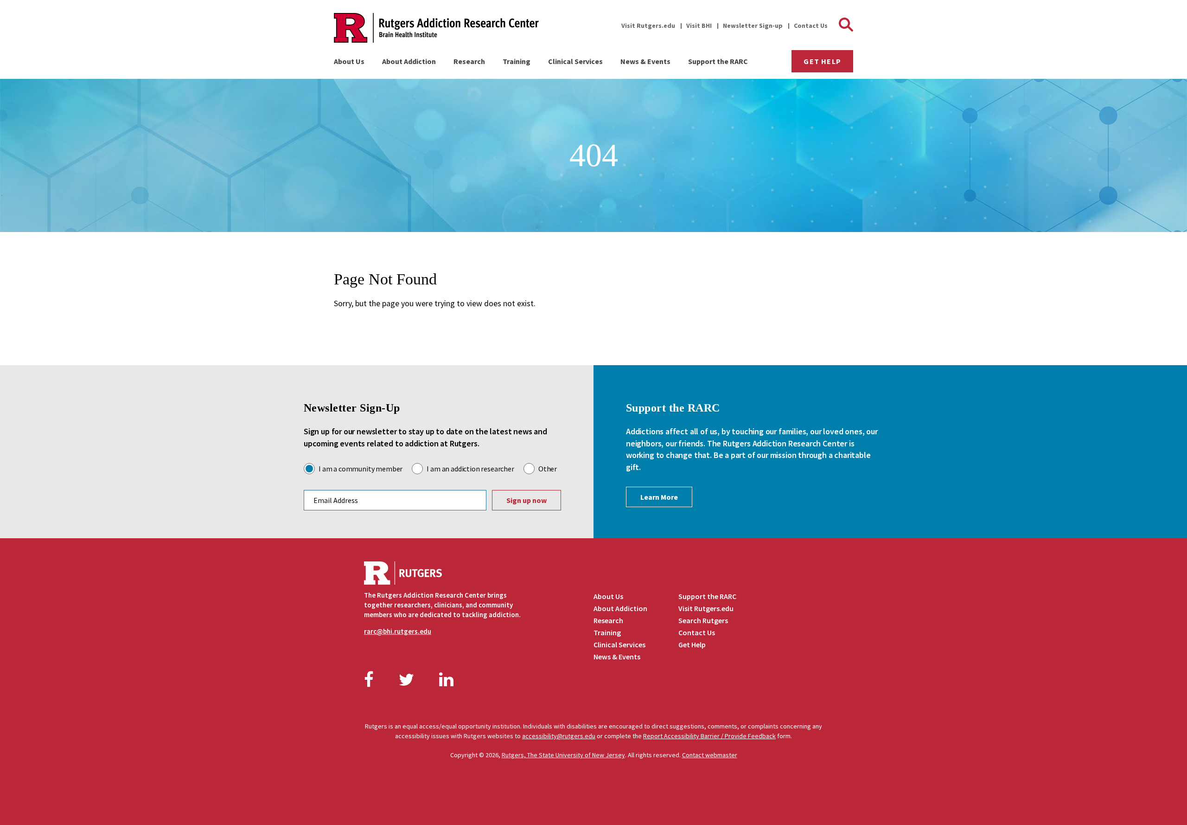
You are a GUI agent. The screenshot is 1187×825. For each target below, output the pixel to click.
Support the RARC (718, 61)
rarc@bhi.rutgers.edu (397, 631)
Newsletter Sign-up (753, 25)
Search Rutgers (703, 620)
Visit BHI (699, 25)
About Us (349, 61)
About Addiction (409, 61)
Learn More (659, 497)
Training (516, 61)
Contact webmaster (709, 755)
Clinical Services (575, 61)
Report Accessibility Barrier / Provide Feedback (709, 736)
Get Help (822, 61)
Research (469, 61)
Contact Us (811, 25)
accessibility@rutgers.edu (558, 736)
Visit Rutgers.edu (648, 25)
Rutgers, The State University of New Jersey (563, 755)
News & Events (645, 61)
